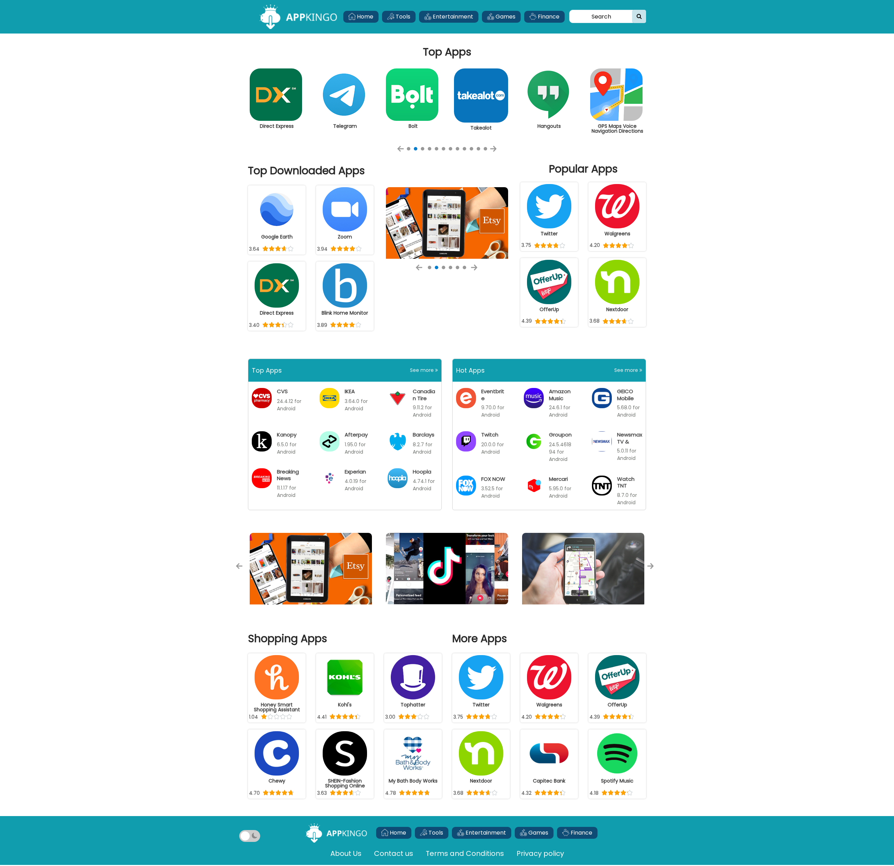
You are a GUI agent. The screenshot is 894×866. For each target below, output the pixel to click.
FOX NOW (493, 479)
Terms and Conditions (465, 853)
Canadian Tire (424, 395)
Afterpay (356, 434)
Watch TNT (626, 482)
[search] (639, 16)
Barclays (423, 434)
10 (471, 149)
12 (485, 149)
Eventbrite (492, 395)
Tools (402, 17)
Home (364, 17)
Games (504, 17)
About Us (345, 853)
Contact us (393, 853)
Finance (547, 17)
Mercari (558, 479)
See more (422, 370)
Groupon (560, 434)
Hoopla (422, 471)
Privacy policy (540, 853)
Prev (402, 151)
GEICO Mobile (625, 395)
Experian (355, 471)
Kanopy (286, 434)
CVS (282, 391)
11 (478, 149)
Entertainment (452, 17)
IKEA (350, 391)
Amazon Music (560, 395)
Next (495, 151)
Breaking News (288, 475)
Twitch (489, 434)
